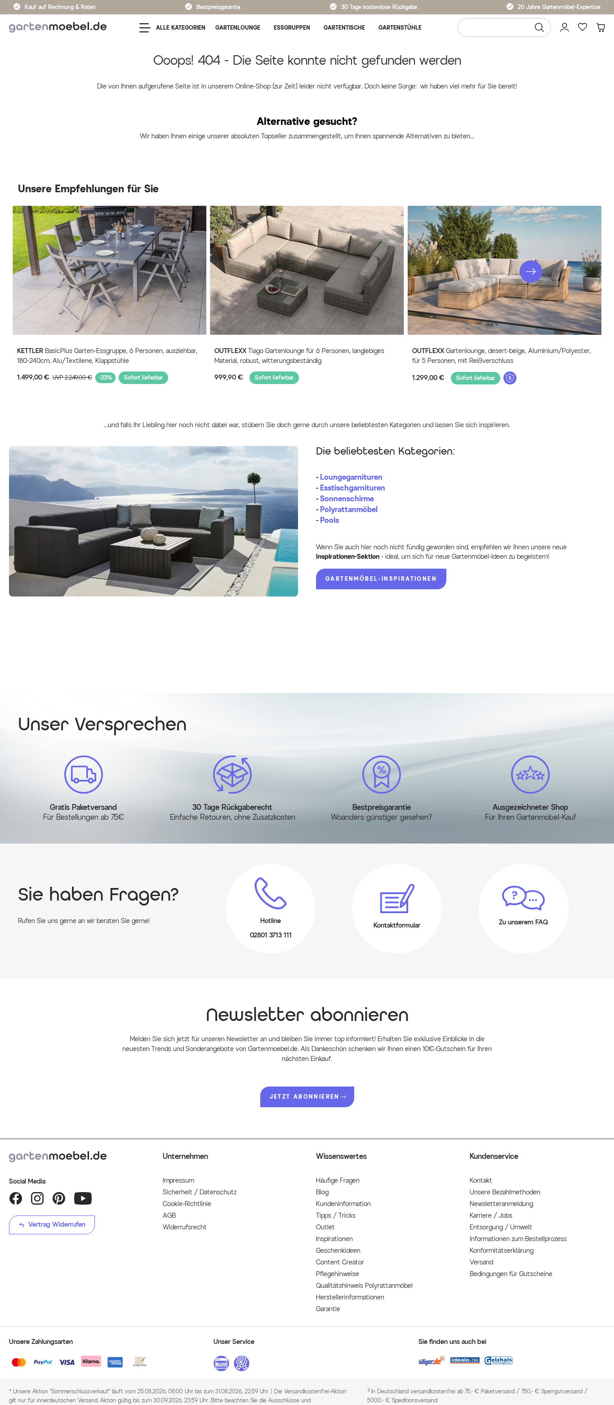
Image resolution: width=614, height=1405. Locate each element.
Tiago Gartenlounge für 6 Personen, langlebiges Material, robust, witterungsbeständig (299, 356)
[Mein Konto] (564, 27)
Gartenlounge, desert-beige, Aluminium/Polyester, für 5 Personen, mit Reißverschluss (501, 356)
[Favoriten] (582, 27)
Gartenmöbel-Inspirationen (381, 578)
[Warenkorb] (600, 27)
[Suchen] (539, 27)
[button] (531, 271)
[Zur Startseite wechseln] (58, 27)
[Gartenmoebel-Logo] (77, 1156)
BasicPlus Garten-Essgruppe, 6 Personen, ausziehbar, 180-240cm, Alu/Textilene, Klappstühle (107, 356)
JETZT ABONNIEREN (305, 1096)
